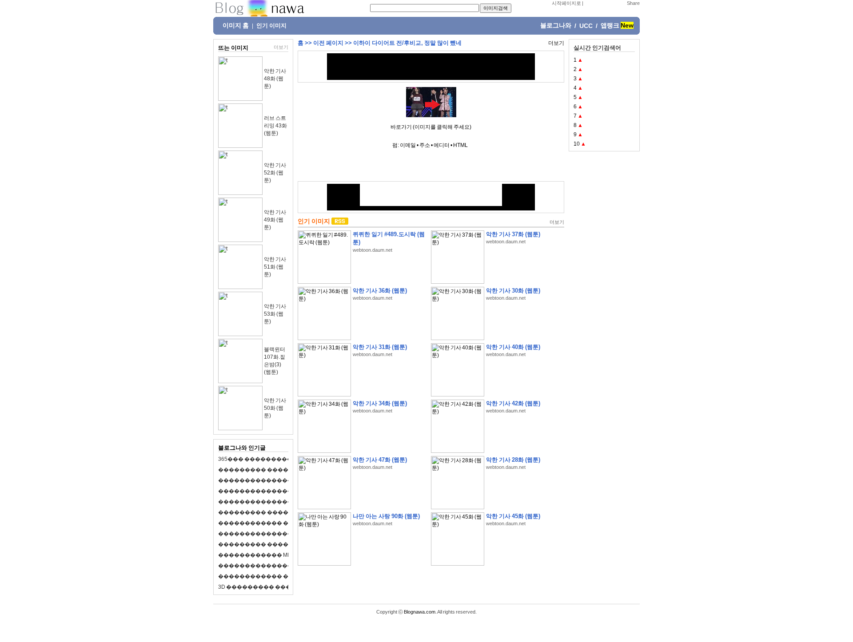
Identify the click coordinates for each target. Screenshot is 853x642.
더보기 (281, 47)
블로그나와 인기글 (242, 447)
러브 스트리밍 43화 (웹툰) (275, 125)
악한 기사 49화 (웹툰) (275, 219)
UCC (586, 25)
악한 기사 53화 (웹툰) (275, 314)
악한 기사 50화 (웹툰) (275, 408)
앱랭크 (610, 25)
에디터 (442, 145)
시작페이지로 (566, 3)
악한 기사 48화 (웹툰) (275, 78)
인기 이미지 (271, 26)
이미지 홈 (236, 25)
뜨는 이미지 (233, 47)
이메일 (408, 145)
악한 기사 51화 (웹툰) (275, 266)
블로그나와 (555, 25)
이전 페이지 (328, 43)
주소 (424, 145)
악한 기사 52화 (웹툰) (275, 172)
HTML (460, 145)
